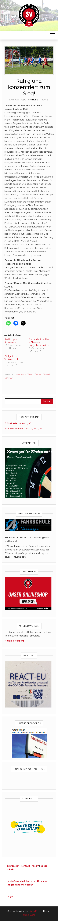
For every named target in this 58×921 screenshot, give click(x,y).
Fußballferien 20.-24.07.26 (18, 423)
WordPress (35, 911)
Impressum (13, 866)
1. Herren (19, 374)
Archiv (35, 866)
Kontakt (25, 866)
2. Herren (29, 374)
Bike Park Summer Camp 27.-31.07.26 (24, 428)
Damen (38, 374)
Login (10, 896)
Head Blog (29, 914)
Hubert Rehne (40, 100)
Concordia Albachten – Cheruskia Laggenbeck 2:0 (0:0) (39, 342)
